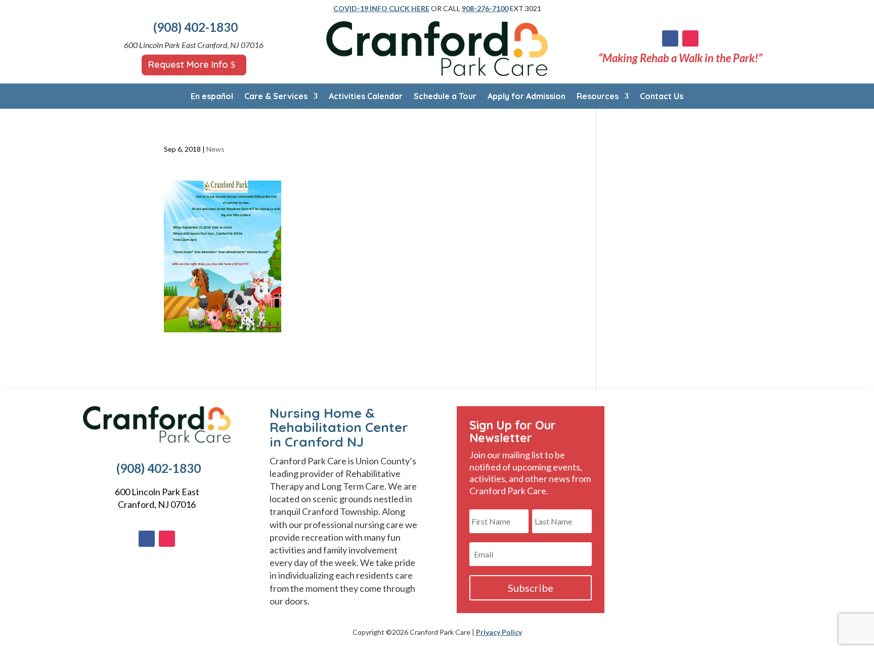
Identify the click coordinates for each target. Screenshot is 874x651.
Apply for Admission (526, 97)
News (215, 149)
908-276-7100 (485, 8)
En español (212, 97)
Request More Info (188, 64)
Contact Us (661, 97)
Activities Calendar (366, 97)
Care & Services (276, 97)
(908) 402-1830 (195, 27)
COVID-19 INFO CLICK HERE (381, 8)
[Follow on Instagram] (690, 38)
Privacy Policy (499, 632)
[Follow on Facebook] (670, 38)
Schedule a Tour (445, 97)
